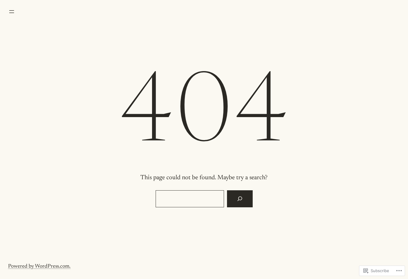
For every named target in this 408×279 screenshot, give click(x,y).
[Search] (239, 199)
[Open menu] (11, 11)
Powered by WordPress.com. (39, 266)
